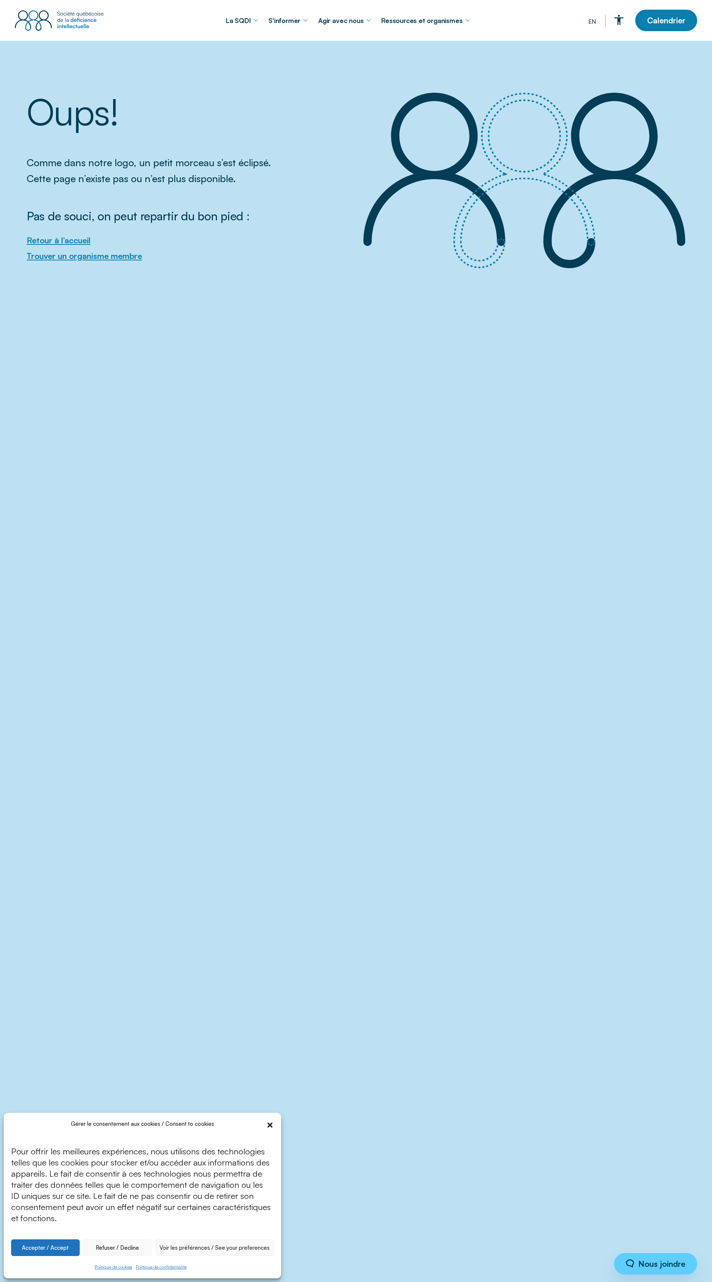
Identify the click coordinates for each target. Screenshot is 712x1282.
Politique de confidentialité (161, 1267)
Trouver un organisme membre (84, 256)
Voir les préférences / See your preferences (214, 1247)
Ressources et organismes (421, 20)
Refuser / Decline (117, 1247)
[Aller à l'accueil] (61, 20)
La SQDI (238, 20)
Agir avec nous (340, 20)
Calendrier (666, 20)
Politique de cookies (113, 1267)
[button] (270, 1124)
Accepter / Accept (45, 1247)
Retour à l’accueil (58, 240)
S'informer (284, 20)
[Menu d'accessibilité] (618, 20)
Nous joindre (660, 1264)
